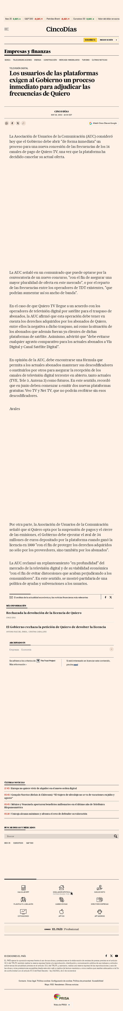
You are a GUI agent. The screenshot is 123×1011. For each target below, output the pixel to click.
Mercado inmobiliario (69, 60)
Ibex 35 (8, 19)
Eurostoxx (18, 843)
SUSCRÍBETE (90, 40)
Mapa (47, 985)
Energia (37, 60)
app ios (61, 916)
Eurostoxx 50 (79, 19)
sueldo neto (99, 892)
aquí (76, 664)
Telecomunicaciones (22, 60)
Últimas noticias (99, 60)
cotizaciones (23, 916)
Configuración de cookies (61, 981)
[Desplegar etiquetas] (111, 649)
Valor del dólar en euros (108, 19)
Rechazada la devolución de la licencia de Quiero (44, 613)
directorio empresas (99, 904)
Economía (26, 649)
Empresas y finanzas (27, 51)
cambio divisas (61, 904)
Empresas (14, 649)
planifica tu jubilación (23, 904)
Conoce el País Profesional (61, 929)
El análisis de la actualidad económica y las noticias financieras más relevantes (51, 597)
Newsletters (59, 985)
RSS (52, 985)
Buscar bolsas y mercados (19, 827)
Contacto (22, 981)
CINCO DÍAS (61, 111)
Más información (17, 664)
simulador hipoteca (61, 892)
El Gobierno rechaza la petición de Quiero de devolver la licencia (56, 627)
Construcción (50, 60)
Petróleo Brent (53, 19)
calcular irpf (23, 892)
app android (100, 916)
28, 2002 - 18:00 (61, 115)
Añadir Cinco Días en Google (105, 123)
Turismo (86, 60)
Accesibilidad (97, 981)
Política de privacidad (82, 981)
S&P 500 (29, 19)
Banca (8, 60)
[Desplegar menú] (6, 29)
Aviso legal (31, 981)
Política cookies (43, 981)
